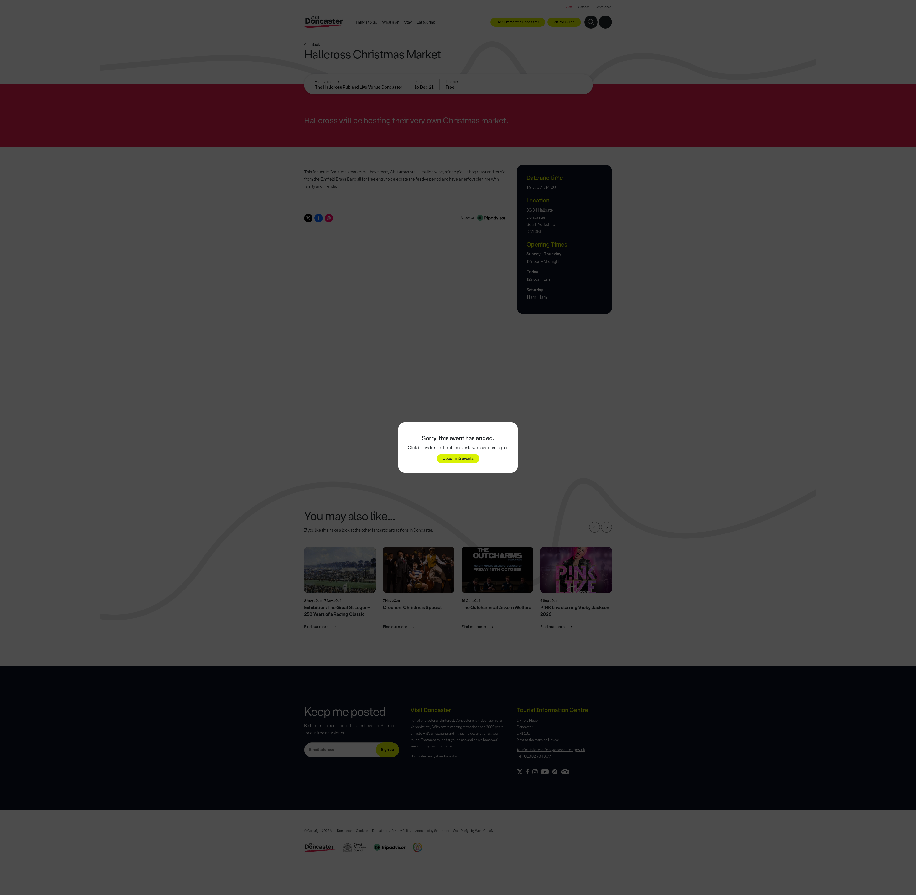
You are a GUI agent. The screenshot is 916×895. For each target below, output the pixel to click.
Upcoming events (458, 458)
